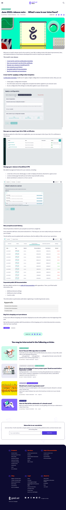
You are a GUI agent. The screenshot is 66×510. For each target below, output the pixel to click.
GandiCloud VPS (14, 463)
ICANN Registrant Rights (32, 482)
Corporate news (23, 365)
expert (39, 409)
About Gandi (46, 478)
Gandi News (5, 14)
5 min (36, 394)
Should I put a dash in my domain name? (31, 386)
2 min (18, 14)
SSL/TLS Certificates (15, 487)
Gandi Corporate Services (32, 453)
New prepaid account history (15, 67)
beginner (36, 359)
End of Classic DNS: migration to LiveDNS (32, 351)
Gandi (21, 377)
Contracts (29, 480)
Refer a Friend (30, 461)
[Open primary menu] (2, 3)
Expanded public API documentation (17, 69)
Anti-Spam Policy (31, 488)
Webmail (29, 458)
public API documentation (27, 285)
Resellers (29, 454)
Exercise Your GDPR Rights (32, 492)
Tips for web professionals (32, 383)
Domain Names (14, 453)
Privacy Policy (30, 490)
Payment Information (32, 486)
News (45, 485)
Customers (13, 327)
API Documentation (47, 458)
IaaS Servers (13, 465)
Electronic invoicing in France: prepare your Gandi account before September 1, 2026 (40, 369)
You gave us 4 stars (45, 498)
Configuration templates (10, 78)
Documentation (47, 456)
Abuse (29, 478)
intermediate (22, 14)
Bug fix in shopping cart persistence (16, 71)
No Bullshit (46, 483)
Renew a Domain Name (15, 482)
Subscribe (49, 433)
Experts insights (23, 400)
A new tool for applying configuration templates (20, 61)
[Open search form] (63, 2)
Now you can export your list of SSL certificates (20, 63)
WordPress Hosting (15, 458)
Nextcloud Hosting (14, 460)
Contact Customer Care (48, 453)
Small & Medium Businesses (33, 456)
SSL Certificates (14, 468)
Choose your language (13, 501)
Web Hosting (13, 456)
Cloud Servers (14, 485)
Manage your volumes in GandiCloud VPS (18, 65)
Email (12, 467)
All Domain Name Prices (15, 454)
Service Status (46, 454)
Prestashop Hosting (15, 461)
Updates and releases (6, 9)
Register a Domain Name (16, 478)
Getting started (23, 383)
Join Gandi (46, 486)
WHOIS (29, 460)
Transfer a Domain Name (16, 480)
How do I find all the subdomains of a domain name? (35, 403)
